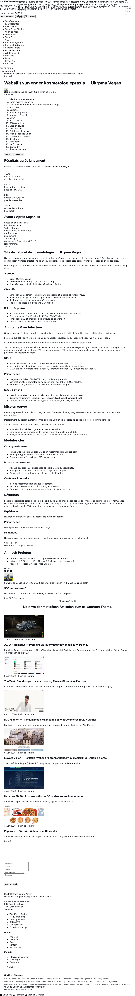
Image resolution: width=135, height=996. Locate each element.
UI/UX (12, 117)
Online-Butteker (13, 50)
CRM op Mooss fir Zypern (33, 979)
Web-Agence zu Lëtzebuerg (15, 984)
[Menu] (126, 14)
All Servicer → (12, 53)
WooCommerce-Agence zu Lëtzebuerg (46, 984)
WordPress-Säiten (18, 914)
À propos (14, 107)
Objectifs (13, 110)
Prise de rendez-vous (20, 133)
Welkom (8, 73)
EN (1, 68)
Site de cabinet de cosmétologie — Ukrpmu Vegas (34, 104)
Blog (19, 12)
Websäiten (10, 34)
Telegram (14, 962)
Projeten (13, 937)
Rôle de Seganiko (18, 112)
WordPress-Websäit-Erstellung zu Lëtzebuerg (111, 984)
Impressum (21, 989)
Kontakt (21, 17)
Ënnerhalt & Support (15, 45)
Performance (15, 120)
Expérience (15, 141)
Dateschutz (10, 989)
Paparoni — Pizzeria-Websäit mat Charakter (31, 563)
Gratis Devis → (13, 967)
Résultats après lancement (22, 99)
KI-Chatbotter (12, 24)
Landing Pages (12, 47)
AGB (30, 989)
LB (126, 5)
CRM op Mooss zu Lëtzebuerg (58, 979)
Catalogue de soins (19, 131)
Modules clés (16, 128)
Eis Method (15, 947)
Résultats (14, 139)
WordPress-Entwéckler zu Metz (77, 984)
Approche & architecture (21, 115)
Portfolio (21, 9)
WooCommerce (13, 21)
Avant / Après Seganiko (21, 102)
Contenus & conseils (19, 136)
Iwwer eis (22, 15)
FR (5, 68)
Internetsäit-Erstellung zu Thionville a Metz (22, 981)
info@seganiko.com (19, 957)
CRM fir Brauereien (12, 979)
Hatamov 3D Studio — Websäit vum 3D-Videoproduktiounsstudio (42, 561)
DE (126, 3)
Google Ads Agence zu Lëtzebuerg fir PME (91, 979)
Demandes (14, 147)
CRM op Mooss (13, 31)
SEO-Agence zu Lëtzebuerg (53, 981)
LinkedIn (83, 583)
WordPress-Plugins (14, 29)
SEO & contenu (16, 123)
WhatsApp (14, 959)
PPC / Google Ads (14, 42)
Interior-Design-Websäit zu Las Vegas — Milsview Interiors (38, 558)
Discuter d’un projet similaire (18, 545)
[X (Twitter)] (8, 571)
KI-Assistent (11, 26)
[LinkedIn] (5, 571)
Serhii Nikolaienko (13, 583)
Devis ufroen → (7, 71)
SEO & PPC (15, 922)
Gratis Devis (128, 9)
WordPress (10, 37)
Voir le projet (10, 542)
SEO (7, 39)
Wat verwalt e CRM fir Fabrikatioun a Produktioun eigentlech (92, 981)
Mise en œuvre (16, 125)
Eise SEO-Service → (14, 598)
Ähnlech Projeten (17, 149)
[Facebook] (11, 571)
